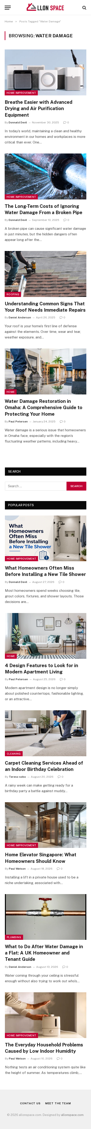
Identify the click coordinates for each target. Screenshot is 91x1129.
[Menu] (8, 7)
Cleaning (14, 753)
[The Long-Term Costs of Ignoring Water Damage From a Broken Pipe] (45, 176)
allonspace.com (72, 1115)
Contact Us (30, 1103)
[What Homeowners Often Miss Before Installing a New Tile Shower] (45, 538)
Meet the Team (58, 1103)
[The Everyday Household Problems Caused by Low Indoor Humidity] (45, 1015)
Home (11, 391)
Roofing (13, 294)
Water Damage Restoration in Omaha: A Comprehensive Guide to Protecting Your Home (43, 407)
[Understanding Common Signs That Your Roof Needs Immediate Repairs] (45, 274)
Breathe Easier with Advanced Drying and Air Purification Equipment (38, 108)
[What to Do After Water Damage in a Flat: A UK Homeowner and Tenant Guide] (45, 917)
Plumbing (14, 937)
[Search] (83, 7)
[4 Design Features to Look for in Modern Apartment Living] (45, 636)
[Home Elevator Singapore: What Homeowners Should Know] (45, 825)
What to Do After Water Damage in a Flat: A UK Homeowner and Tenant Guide (44, 953)
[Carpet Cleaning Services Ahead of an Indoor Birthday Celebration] (45, 733)
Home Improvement (21, 92)
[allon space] (45, 7)
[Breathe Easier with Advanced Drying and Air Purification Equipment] (45, 72)
